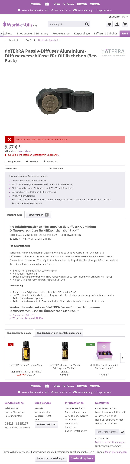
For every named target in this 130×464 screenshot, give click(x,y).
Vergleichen (14, 161)
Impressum (71, 427)
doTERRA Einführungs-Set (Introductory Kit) (104, 366)
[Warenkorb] (125, 24)
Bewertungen (38, 214)
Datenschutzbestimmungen (110, 442)
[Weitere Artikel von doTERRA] (113, 54)
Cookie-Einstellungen (76, 430)
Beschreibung (14, 214)
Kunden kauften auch (19, 332)
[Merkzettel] (109, 24)
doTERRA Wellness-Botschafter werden (75, 410)
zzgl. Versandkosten (23, 151)
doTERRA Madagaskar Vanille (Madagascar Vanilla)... (65, 366)
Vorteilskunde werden (76, 415)
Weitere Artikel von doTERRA (27, 318)
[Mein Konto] (117, 24)
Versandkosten (43, 412)
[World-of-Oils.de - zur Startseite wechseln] (20, 25)
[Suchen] (87, 24)
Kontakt (39, 408)
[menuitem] (69, 24)
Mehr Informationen (116, 451)
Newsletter (71, 419)
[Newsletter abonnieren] (122, 432)
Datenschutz (71, 423)
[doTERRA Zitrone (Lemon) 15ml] (26, 351)
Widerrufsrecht (43, 415)
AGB (37, 419)
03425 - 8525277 (16, 423)
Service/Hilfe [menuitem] (118, 16)
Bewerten (52, 161)
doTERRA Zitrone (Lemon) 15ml (26, 364)
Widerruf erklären (46, 424)
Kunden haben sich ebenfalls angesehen (59, 332)
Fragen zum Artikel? (22, 315)
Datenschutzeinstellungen (51, 458)
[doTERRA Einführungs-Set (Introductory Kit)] (104, 351)
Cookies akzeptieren (82, 458)
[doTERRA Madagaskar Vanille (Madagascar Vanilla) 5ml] (65, 351)
